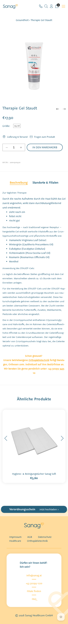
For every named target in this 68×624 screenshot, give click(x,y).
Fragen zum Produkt (44, 136)
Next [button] (62, 438)
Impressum (15, 537)
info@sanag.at (34, 575)
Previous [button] (5, 438)
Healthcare (15, 541)
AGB (29, 537)
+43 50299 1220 (34, 583)
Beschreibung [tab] (19, 183)
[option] (34, 64)
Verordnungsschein (34, 509)
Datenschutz (44, 537)
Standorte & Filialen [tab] (45, 183)
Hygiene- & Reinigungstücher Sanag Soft (34, 474)
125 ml (17, 126)
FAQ (34, 599)
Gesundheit (22, 20)
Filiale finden (34, 591)
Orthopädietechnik (37, 541)
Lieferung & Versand (17, 136)
